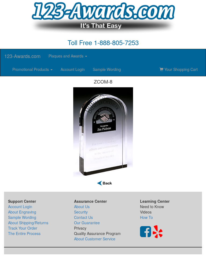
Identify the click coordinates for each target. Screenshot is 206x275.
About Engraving (22, 212)
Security (81, 212)
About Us (82, 206)
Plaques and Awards (66, 56)
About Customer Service (94, 238)
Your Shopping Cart (180, 69)
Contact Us (83, 217)
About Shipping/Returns (28, 222)
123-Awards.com (22, 55)
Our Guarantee (87, 222)
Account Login (73, 69)
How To (146, 217)
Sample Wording (107, 69)
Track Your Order (22, 228)
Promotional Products (31, 69)
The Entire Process (24, 233)
